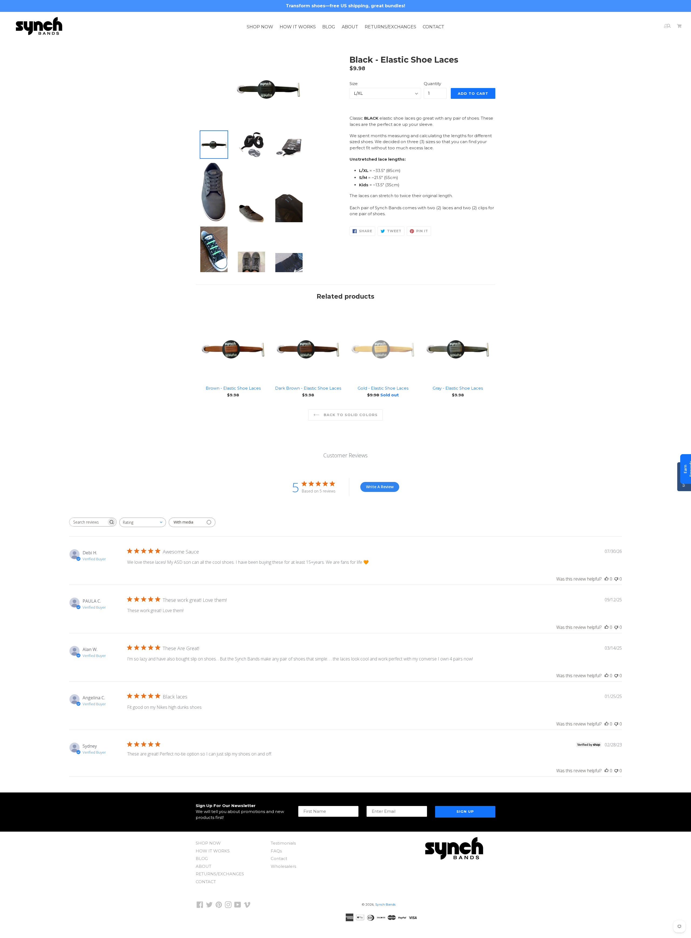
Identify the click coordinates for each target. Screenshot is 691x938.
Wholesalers (283, 866)
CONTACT (433, 26)
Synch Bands (385, 904)
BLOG (328, 26)
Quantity (432, 83)
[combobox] (142, 522)
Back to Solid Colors (350, 415)
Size (354, 83)
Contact (279, 858)
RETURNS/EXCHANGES (390, 26)
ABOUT (350, 26)
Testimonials (283, 843)
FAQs (276, 850)
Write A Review (380, 486)
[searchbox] (88, 522)
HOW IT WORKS (298, 26)
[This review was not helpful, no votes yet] (616, 579)
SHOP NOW (260, 26)
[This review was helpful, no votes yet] (606, 579)
